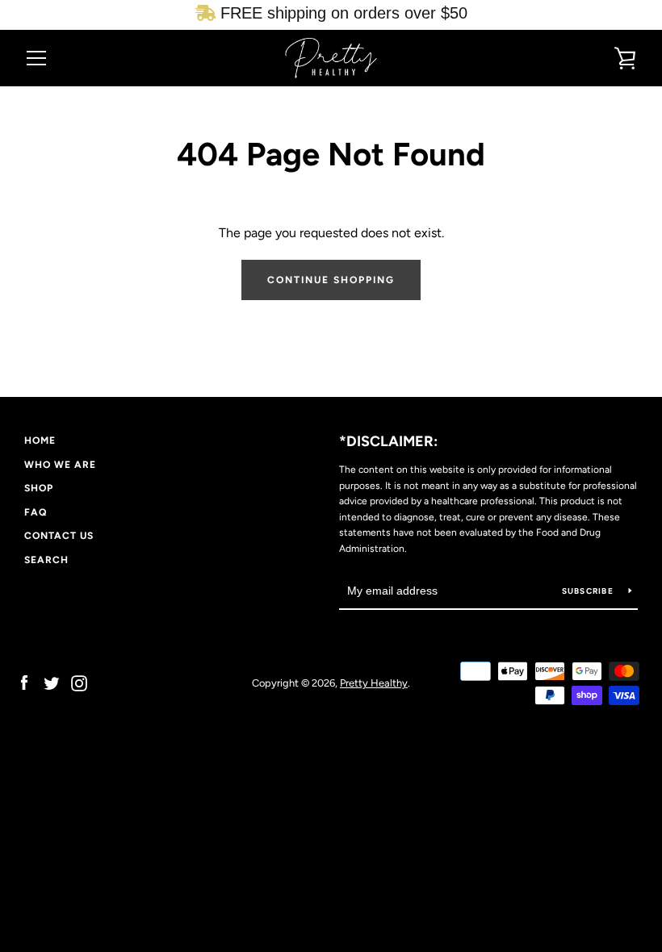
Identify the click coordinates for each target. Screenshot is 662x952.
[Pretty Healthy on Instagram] (79, 682)
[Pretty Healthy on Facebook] (24, 682)
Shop (38, 488)
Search (46, 560)
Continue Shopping (331, 280)
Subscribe (589, 591)
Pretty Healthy (374, 683)
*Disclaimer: (388, 441)
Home (40, 440)
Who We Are (60, 464)
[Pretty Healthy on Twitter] (52, 682)
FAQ (35, 512)
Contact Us (59, 535)
